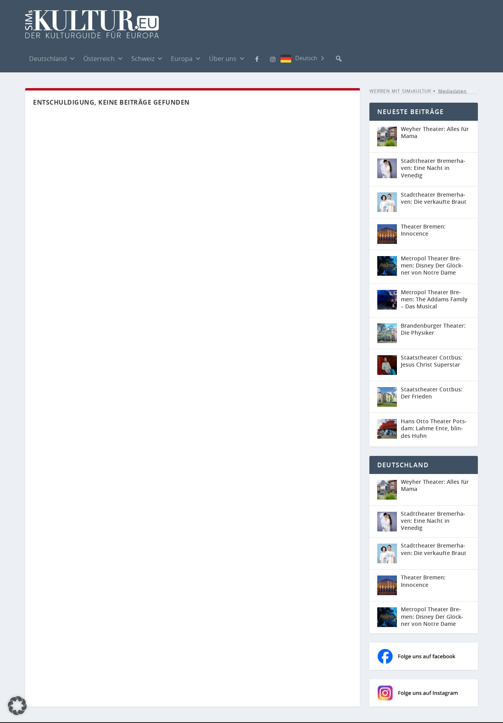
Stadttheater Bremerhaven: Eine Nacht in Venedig (433, 168)
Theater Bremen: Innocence (423, 230)
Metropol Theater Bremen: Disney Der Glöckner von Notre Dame (432, 265)
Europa (182, 58)
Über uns (223, 58)
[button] (339, 58)
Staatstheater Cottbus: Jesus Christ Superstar (432, 361)
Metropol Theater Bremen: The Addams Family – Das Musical (434, 299)
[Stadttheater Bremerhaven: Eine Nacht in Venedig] (387, 168)
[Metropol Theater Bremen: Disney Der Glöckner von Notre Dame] (387, 266)
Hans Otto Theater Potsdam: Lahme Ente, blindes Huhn (434, 428)
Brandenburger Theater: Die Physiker (433, 329)
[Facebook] (257, 58)
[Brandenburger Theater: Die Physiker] (387, 333)
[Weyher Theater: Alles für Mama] (387, 136)
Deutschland (48, 58)
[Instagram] (273, 58)
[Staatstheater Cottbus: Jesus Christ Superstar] (387, 365)
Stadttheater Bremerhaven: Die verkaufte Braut (433, 198)
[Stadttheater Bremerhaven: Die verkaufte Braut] (387, 202)
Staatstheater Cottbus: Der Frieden (432, 392)
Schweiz (142, 58)
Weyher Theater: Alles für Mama (435, 132)
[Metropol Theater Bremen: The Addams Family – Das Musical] (387, 300)
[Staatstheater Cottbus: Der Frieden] (387, 397)
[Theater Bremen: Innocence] (387, 234)
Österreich (99, 58)
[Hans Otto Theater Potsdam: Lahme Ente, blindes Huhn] (387, 429)
